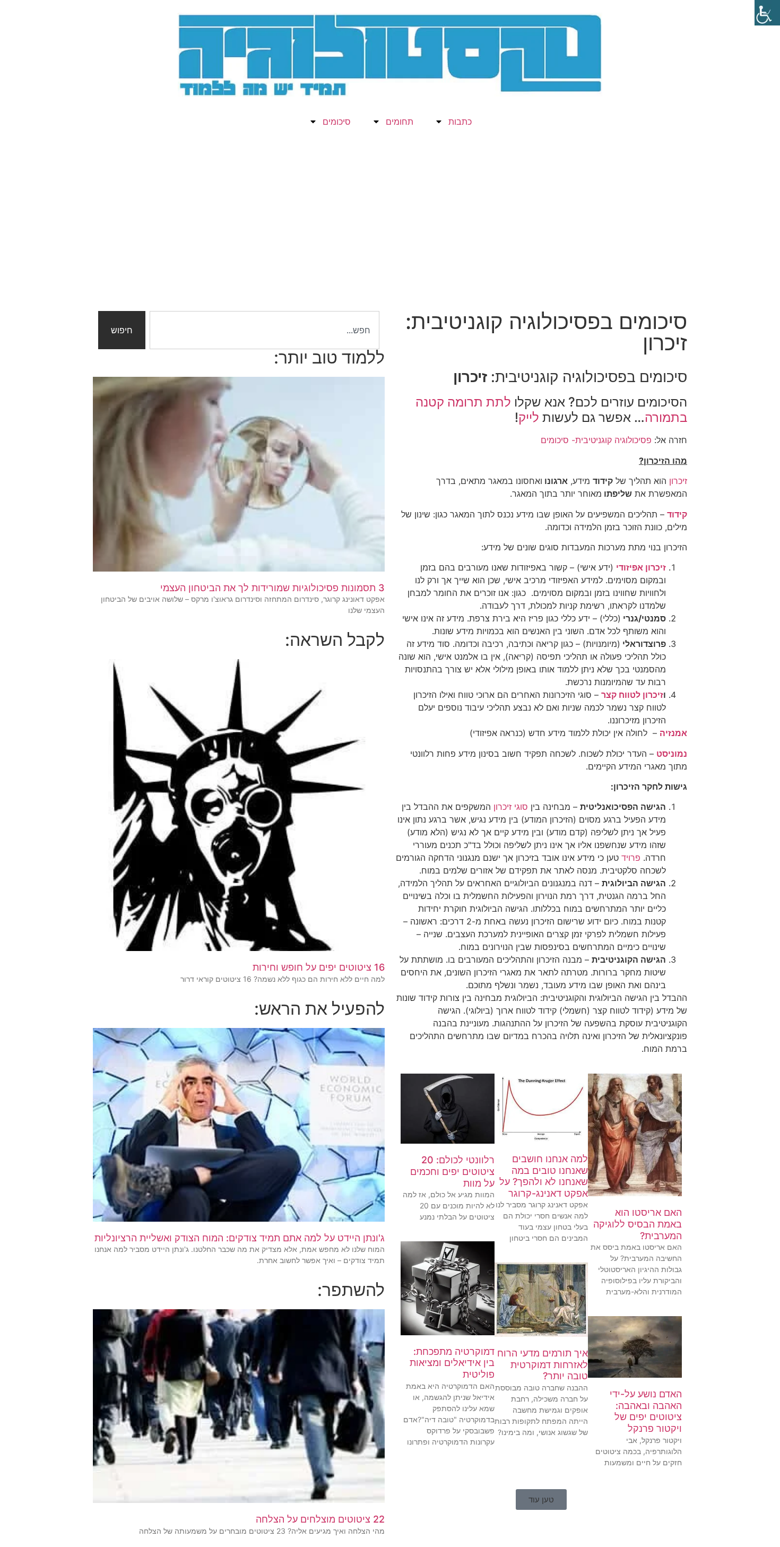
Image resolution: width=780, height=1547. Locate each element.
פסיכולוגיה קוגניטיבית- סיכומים (596, 440)
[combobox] (264, 330)
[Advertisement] (390, 226)
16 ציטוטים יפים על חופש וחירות (319, 967)
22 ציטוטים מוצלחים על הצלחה (320, 1519)
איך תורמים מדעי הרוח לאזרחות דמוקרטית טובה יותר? (542, 1364)
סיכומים (337, 121)
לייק (528, 417)
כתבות (460, 121)
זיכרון (678, 481)
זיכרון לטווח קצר (632, 694)
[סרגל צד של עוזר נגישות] (767, 12)
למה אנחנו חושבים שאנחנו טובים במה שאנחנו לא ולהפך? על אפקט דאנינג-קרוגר (543, 1176)
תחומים (399, 121)
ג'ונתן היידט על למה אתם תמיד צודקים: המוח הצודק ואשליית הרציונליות (239, 1237)
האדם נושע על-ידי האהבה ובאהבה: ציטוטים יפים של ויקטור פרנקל (646, 1411)
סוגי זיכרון (510, 806)
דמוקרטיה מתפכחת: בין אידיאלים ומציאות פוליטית (452, 1363)
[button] (541, 1499)
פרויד (630, 857)
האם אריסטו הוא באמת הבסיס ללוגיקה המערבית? (637, 1224)
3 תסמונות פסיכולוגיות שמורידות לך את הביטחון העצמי (272, 587)
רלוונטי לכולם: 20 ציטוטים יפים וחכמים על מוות (452, 1171)
